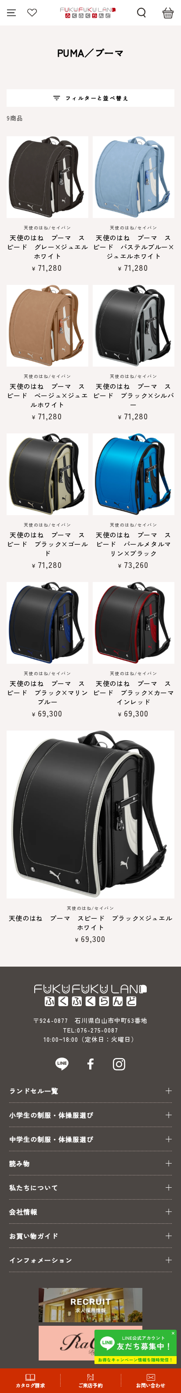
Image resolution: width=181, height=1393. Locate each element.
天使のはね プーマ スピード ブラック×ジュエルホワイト (90, 922)
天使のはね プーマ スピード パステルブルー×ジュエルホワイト (133, 247)
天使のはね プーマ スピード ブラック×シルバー (133, 395)
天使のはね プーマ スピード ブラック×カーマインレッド (133, 692)
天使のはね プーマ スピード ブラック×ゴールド (47, 544)
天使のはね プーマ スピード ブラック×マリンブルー (47, 692)
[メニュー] (11, 12)
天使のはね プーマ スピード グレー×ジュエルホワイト (47, 247)
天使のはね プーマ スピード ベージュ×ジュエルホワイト (47, 395)
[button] (141, 12)
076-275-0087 (97, 1030)
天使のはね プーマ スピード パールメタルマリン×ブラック (133, 544)
